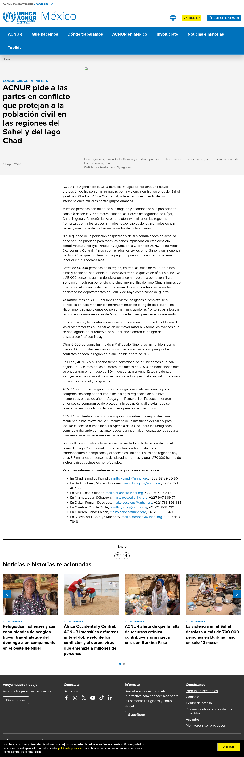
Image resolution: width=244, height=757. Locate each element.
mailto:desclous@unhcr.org (132, 502)
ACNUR (15, 34)
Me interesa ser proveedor (205, 725)
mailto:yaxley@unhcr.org (129, 507)
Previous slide (7, 594)
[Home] (29, 18)
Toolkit (14, 47)
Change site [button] (41, 4)
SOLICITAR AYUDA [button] (226, 18)
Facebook (66, 697)
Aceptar (228, 746)
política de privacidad (70, 748)
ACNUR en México (129, 34)
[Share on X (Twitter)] (117, 555)
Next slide (237, 594)
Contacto (192, 697)
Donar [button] (194, 18)
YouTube (92, 697)
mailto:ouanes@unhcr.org (124, 492)
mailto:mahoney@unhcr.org (142, 516)
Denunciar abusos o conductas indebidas (209, 711)
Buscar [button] (161, 18)
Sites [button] (173, 18)
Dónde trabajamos (85, 34)
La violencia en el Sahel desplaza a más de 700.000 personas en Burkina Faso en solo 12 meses (212, 634)
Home (6, 59)
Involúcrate (167, 34)
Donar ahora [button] (15, 700)
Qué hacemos (45, 34)
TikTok (101, 697)
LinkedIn (110, 697)
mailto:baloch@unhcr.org (128, 512)
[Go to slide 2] (125, 665)
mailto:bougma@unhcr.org (141, 483)
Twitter (83, 697)
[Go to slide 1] (121, 665)
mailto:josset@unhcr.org (130, 497)
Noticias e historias (206, 34)
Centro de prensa (199, 703)
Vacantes (192, 719)
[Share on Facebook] (126, 555)
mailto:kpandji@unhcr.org (129, 478)
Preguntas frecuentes (202, 691)
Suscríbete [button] (136, 714)
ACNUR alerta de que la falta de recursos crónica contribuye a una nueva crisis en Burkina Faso (152, 634)
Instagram (75, 697)
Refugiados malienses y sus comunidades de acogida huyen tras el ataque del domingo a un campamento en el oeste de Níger (29, 637)
